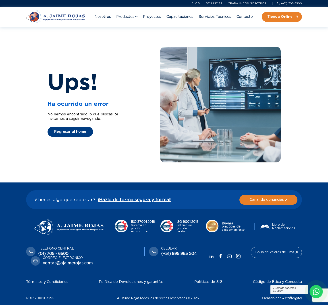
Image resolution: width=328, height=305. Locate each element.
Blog (195, 3)
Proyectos (152, 16)
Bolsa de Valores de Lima (274, 252)
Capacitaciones (179, 16)
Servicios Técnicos (215, 16)
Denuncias (214, 3)
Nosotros (103, 16)
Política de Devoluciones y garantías (131, 282)
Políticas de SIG (208, 282)
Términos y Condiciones (47, 282)
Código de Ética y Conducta (277, 282)
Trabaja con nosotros (247, 3)
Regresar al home (70, 131)
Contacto (245, 16)
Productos (125, 16)
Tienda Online (280, 16)
